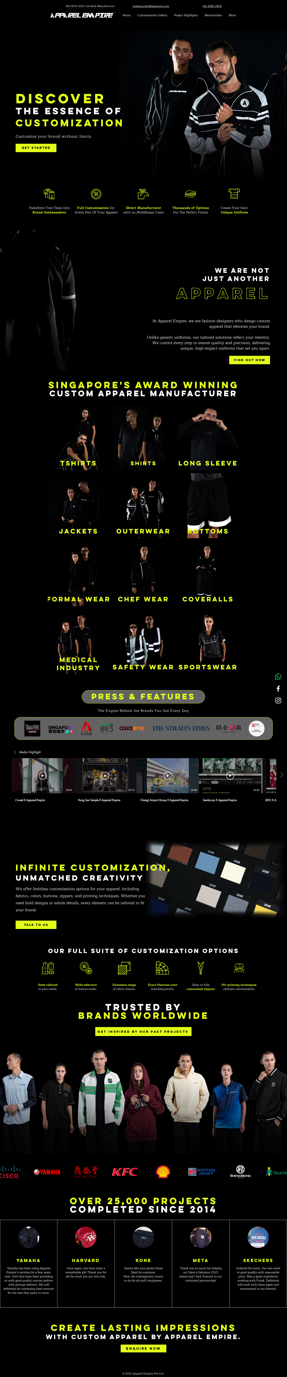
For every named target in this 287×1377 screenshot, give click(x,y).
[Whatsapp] (278, 677)
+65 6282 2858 (212, 6)
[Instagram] (278, 700)
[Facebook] (278, 689)
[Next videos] (281, 774)
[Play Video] (43, 776)
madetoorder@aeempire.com (151, 6)
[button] (28, 752)
